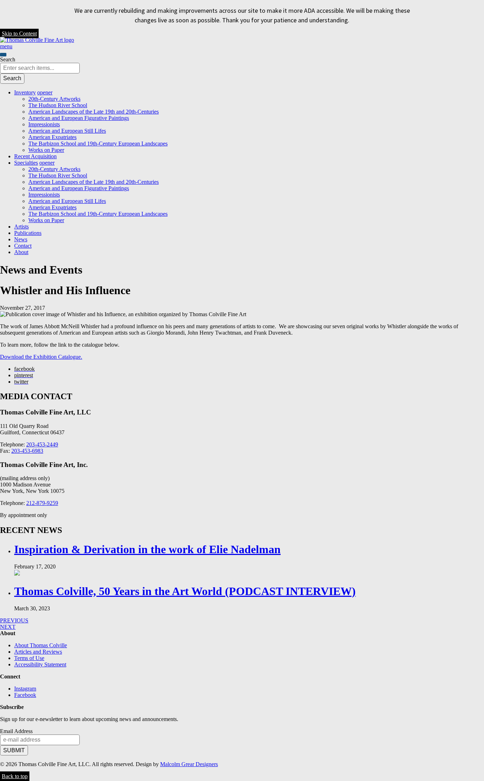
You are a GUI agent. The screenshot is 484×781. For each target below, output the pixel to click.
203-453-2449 (42, 444)
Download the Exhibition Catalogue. (41, 357)
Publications (27, 233)
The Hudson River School (57, 105)
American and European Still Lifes (67, 131)
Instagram (25, 689)
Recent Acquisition (35, 156)
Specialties (26, 163)
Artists (21, 227)
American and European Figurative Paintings (78, 118)
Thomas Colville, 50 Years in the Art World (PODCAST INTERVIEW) (185, 591)
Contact (23, 246)
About (21, 252)
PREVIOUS (14, 620)
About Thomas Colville (40, 645)
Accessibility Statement (40, 664)
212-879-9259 (42, 503)
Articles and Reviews (38, 652)
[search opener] (3, 54)
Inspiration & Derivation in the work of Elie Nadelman (147, 549)
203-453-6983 (27, 451)
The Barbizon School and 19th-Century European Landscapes (98, 144)
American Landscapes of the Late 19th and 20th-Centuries (93, 112)
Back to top (15, 776)
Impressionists (44, 124)
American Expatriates (52, 137)
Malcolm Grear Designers (189, 764)
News (20, 239)
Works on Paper (46, 150)
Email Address (16, 731)
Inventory (25, 92)
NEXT (8, 627)
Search (7, 59)
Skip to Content (19, 34)
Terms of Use (29, 658)
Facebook (25, 695)
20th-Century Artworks (54, 99)
